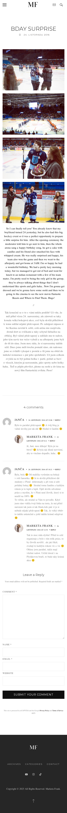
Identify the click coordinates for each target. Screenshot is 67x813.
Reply (58, 420)
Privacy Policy (44, 710)
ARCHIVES (14, 764)
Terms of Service (57, 710)
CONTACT (53, 764)
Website (8, 673)
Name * (7, 644)
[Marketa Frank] (33, 747)
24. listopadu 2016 (37, 34)
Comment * (10, 592)
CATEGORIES (33, 764)
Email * (7, 659)
